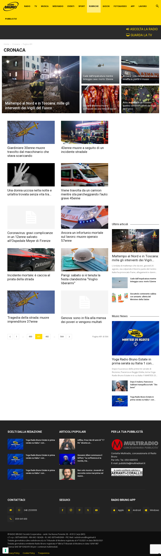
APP (133, 6)
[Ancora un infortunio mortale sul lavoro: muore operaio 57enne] (84, 217)
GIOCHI (106, 6)
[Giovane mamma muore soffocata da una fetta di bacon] (100, 100)
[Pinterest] (79, 510)
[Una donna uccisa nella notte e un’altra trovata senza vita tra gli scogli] (31, 174)
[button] (157, 6)
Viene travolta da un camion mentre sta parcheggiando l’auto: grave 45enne (84, 194)
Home (6, 44)
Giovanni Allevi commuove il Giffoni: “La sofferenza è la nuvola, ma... (90, 458)
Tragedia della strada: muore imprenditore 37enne (28, 319)
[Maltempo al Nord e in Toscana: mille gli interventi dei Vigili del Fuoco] (41, 84)
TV (35, 6)
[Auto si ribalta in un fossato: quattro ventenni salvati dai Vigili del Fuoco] (140, 100)
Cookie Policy (29, 553)
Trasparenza (43, 553)
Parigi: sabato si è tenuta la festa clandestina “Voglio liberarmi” (80, 279)
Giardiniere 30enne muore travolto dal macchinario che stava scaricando (28, 152)
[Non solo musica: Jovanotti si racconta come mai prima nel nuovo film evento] (67, 474)
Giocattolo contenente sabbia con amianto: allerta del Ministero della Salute (143, 297)
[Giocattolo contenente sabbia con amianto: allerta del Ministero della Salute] (120, 297)
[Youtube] (96, 510)
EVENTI (70, 6)
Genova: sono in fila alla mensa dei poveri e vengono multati (83, 320)
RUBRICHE (94, 6)
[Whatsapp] (19, 510)
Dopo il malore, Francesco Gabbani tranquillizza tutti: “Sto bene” (143, 385)
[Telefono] (11, 519)
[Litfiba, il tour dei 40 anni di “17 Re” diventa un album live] (67, 444)
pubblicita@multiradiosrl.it (132, 463)
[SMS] (11, 510)
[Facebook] (62, 510)
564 (62, 336)
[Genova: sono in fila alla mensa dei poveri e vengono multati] (84, 302)
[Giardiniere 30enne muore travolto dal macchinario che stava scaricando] (31, 132)
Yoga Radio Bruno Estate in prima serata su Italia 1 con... (133, 361)
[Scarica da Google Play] (129, 510)
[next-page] (69, 336)
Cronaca (16, 44)
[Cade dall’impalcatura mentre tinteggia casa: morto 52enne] (100, 69)
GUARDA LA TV (141, 35)
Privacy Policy (13, 553)
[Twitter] (88, 510)
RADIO (27, 6)
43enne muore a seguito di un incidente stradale (82, 150)
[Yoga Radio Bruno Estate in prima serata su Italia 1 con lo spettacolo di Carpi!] (135, 338)
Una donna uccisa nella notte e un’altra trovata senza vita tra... (29, 192)
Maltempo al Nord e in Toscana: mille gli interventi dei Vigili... (135, 258)
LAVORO (143, 6)
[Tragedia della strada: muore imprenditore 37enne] (31, 302)
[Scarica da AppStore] (114, 510)
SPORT (81, 6)
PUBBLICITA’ (11, 18)
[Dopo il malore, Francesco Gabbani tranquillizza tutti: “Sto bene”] (120, 385)
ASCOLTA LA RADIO (144, 29)
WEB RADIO (58, 6)
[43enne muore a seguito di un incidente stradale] (84, 132)
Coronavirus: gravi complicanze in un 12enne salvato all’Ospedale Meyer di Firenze (30, 237)
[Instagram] (71, 510)
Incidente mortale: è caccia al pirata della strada (28, 277)
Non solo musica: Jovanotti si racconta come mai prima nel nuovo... (90, 473)
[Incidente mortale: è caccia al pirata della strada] (31, 259)
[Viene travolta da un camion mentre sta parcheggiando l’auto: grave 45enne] (84, 174)
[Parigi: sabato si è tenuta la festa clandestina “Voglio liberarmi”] (84, 259)
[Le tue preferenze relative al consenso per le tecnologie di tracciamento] (5, 550)
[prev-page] (10, 336)
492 (47, 336)
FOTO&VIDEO (120, 6)
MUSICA (44, 6)
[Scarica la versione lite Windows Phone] (146, 510)
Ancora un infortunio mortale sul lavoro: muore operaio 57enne (82, 236)
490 (30, 336)
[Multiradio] (135, 450)
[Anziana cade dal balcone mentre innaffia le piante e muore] (140, 69)
